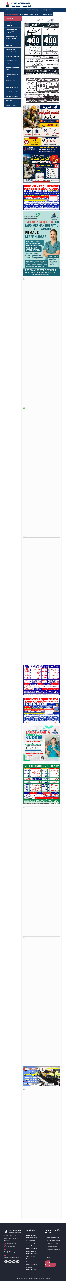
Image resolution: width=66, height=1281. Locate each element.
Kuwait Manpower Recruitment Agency (31, 1252)
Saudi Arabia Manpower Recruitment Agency (32, 1247)
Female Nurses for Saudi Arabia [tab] (11, 24)
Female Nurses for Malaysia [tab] (11, 62)
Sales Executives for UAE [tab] (12, 75)
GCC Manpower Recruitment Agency (31, 1241)
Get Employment (49, 1264)
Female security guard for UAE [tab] (12, 68)
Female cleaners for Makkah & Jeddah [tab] (11, 37)
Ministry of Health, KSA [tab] (13, 56)
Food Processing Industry (53, 1240)
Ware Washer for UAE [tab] (12, 92)
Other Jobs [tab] (9, 100)
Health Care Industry (52, 1243)
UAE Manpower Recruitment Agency (31, 1268)
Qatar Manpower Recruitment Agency (31, 1257)
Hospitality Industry (52, 1246)
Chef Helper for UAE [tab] (12, 96)
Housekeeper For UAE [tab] (12, 87)
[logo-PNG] (17, 4)
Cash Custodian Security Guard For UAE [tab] (12, 51)
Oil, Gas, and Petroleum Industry (53, 1256)
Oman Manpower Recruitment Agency (31, 1263)
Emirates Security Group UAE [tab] (11, 44)
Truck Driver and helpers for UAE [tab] (10, 82)
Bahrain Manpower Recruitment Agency (31, 1236)
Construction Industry (53, 1237)
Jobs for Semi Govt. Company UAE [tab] (12, 30)
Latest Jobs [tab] (9, 18)
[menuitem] (7, 10)
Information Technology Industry (53, 1251)
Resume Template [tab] (11, 105)
